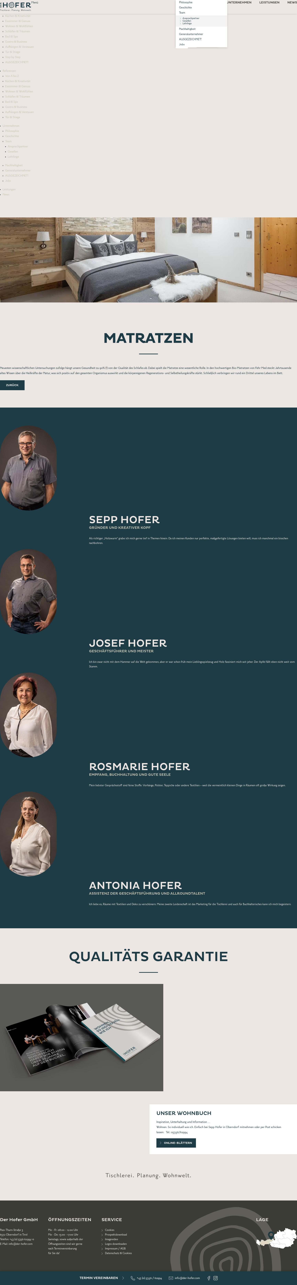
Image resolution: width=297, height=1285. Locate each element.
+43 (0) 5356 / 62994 (149, 1278)
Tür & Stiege (12, 52)
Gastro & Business (16, 41)
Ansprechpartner (18, 146)
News (6, 194)
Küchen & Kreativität (17, 16)
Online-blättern (178, 1143)
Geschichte (185, 7)
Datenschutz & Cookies (118, 1253)
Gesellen (13, 151)
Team (182, 13)
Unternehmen (11, 126)
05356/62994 (179, 1132)
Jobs (182, 44)
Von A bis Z (12, 76)
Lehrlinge (187, 23)
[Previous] (5, 264)
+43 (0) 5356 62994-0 (22, 1239)
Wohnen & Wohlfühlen (19, 26)
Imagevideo (111, 1239)
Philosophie (12, 131)
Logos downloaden (116, 1244)
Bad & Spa (11, 36)
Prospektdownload (116, 1234)
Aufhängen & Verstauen (19, 47)
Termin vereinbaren (99, 1278)
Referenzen (9, 71)
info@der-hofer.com (187, 1278)
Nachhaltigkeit (187, 29)
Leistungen (9, 189)
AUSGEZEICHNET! (190, 39)
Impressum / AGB (115, 1248)
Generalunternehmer (191, 34)
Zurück (12, 385)
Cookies (109, 1230)
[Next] (291, 264)
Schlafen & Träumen (17, 31)
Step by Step (12, 57)
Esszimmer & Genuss (17, 21)
